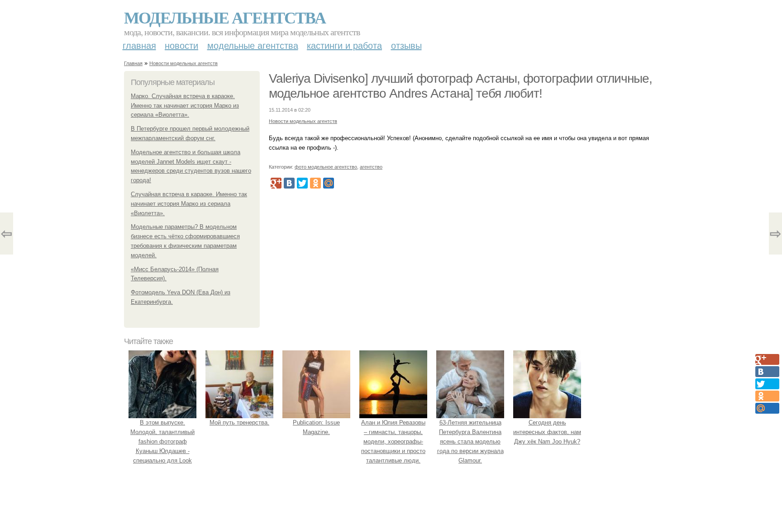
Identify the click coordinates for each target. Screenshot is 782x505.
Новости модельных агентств (183, 63)
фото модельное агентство (326, 167)
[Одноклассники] (315, 183)
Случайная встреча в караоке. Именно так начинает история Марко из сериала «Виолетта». (189, 204)
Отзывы (406, 46)
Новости (181, 46)
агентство (371, 167)
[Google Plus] (276, 183)
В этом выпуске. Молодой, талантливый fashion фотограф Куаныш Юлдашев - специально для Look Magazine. (162, 446)
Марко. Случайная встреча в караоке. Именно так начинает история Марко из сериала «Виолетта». (185, 105)
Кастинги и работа (344, 46)
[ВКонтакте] (289, 183)
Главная (139, 46)
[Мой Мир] (328, 183)
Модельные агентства (224, 17)
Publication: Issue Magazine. (316, 427)
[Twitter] (302, 183)
